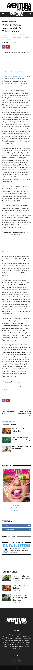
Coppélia (17, 150)
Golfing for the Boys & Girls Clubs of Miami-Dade (24, 413)
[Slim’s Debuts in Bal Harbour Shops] (6, 431)
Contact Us (16, 510)
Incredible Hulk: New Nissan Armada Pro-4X (21, 577)
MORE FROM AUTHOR (9, 425)
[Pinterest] (8, 47)
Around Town (12, 21)
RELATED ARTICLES (8, 422)
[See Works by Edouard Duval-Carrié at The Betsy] (6, 440)
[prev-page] (3, 455)
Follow (28, 529)
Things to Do (5, 21)
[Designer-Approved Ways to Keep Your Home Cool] (6, 597)
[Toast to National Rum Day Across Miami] (6, 449)
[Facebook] (4, 47)
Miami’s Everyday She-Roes (8, 412)
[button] (3, 14)
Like (29, 525)
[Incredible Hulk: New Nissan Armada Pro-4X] (6, 578)
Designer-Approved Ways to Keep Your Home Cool (20, 597)
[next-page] (6, 455)
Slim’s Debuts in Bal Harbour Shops (20, 587)
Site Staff (5, 42)
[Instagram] (19, 661)
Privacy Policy (5, 389)
